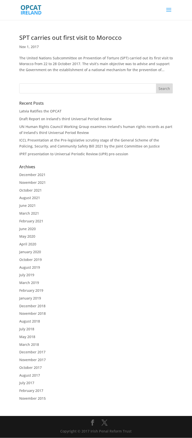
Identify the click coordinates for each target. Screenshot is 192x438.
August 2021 (29, 197)
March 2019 (29, 282)
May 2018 (27, 336)
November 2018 (32, 313)
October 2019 (30, 259)
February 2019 (31, 290)
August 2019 (29, 267)
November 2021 (32, 182)
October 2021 (30, 190)
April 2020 (27, 244)
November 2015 (32, 398)
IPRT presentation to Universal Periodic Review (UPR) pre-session (73, 154)
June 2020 (27, 228)
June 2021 (27, 205)
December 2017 (32, 352)
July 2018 (26, 329)
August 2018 (29, 321)
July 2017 (26, 382)
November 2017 (32, 359)
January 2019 (30, 298)
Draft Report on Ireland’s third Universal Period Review (65, 118)
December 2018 (32, 306)
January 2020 (30, 251)
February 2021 (31, 221)
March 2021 (29, 213)
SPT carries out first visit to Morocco (70, 37)
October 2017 (30, 367)
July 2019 (26, 274)
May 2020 (27, 236)
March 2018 (29, 344)
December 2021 (32, 174)
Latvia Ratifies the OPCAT (40, 111)
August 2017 (29, 375)
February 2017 (31, 390)
